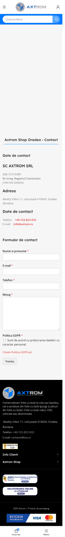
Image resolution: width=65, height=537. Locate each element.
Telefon (9, 280)
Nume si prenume (16, 251)
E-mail (8, 266)
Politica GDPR (13, 335)
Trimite (9, 361)
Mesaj (8, 295)
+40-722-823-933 (25, 220)
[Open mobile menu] (4, 6)
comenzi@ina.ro (21, 437)
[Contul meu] (58, 6)
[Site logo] (31, 6)
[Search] (56, 19)
